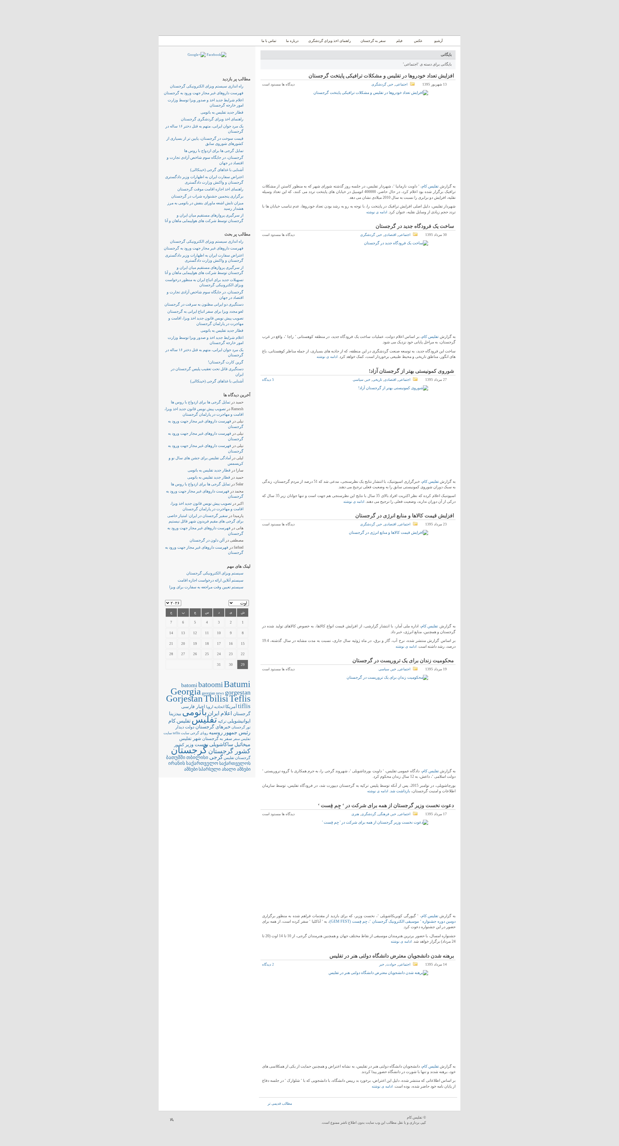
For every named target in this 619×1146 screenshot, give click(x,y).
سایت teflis (181, 733)
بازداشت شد (400, 791)
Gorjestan (184, 698)
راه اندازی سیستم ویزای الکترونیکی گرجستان (206, 86)
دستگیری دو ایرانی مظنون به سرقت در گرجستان (203, 304)
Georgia (186, 691)
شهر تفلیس (190, 738)
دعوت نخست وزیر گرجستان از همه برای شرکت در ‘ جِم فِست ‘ (386, 805)
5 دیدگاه (268, 379)
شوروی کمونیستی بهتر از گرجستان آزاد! (411, 371)
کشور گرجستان (229, 751)
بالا (172, 1119)
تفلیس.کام (430, 186)
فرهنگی (383, 814)
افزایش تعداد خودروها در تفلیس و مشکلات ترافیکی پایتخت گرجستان (381, 75)
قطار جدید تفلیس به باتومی (222, 112)
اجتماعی (401, 84)
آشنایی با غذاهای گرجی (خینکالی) (216, 169)
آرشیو (438, 41)
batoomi (210, 684)
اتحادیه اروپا (215, 707)
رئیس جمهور (237, 732)
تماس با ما (268, 41)
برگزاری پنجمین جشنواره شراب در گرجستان (207, 196)
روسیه (216, 732)
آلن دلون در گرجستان (207, 540)
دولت (189, 727)
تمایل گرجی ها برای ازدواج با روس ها (213, 150)
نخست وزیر (196, 744)
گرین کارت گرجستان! (225, 362)
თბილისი (197, 757)
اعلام (226, 713)
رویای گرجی (199, 733)
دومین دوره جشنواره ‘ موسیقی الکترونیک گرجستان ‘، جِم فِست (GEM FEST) (392, 921)
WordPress (444, 1120)
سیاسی (358, 379)
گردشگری (378, 84)
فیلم (399, 41)
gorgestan (238, 692)
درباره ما (292, 41)
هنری (355, 814)
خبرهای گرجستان (213, 726)
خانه (453, 41)
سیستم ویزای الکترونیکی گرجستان (214, 573)
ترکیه (222, 721)
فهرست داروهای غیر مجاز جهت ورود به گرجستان (203, 93)
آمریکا (231, 706)
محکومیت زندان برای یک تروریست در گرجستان (403, 660)
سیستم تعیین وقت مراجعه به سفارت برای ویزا (206, 587)
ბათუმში (175, 757)
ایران (214, 713)
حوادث (391, 964)
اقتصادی (390, 235)
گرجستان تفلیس (237, 758)
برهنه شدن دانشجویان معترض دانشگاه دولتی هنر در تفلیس (391, 955)
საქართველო (202, 763)
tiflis (244, 705)
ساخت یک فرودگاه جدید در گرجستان (415, 226)
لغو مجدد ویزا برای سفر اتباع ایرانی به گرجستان (205, 311)
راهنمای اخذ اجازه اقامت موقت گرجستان (210, 189)
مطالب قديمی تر (280, 1103)
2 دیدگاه (268, 964)
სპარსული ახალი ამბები (225, 769)
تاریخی (377, 379)
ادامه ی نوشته (376, 212)
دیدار (179, 727)
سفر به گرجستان (373, 41)
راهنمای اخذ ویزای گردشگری (329, 41)
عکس (418, 41)
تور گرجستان (241, 727)
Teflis (240, 698)
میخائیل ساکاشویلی (230, 744)
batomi (189, 685)
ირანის (176, 763)
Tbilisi (216, 698)
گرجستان (189, 750)
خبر (390, 84)
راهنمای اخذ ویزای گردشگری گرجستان (212, 119)
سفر (236, 739)
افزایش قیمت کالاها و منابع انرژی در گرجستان (404, 515)
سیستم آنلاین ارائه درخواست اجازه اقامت (210, 580)
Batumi (237, 684)
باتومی (194, 712)
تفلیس (204, 719)
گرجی (216, 757)
